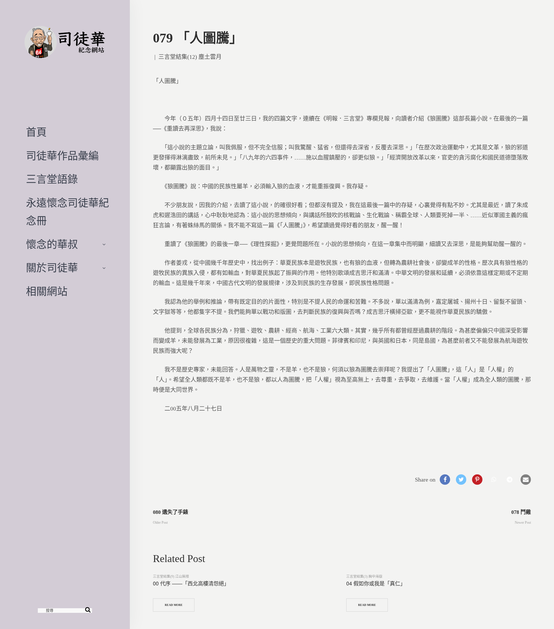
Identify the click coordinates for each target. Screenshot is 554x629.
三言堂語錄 (52, 179)
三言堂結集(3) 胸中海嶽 (364, 576)
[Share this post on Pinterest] (477, 479)
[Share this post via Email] (526, 479)
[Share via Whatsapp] (493, 479)
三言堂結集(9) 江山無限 (171, 576)
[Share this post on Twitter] (461, 479)
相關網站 (47, 291)
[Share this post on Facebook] (445, 479)
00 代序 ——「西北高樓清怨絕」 (191, 583)
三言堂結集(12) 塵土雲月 (190, 57)
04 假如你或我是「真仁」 (375, 583)
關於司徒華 (52, 268)
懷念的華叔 (52, 244)
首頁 (36, 132)
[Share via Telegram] (509, 479)
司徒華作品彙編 (62, 156)
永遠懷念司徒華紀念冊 (67, 212)
